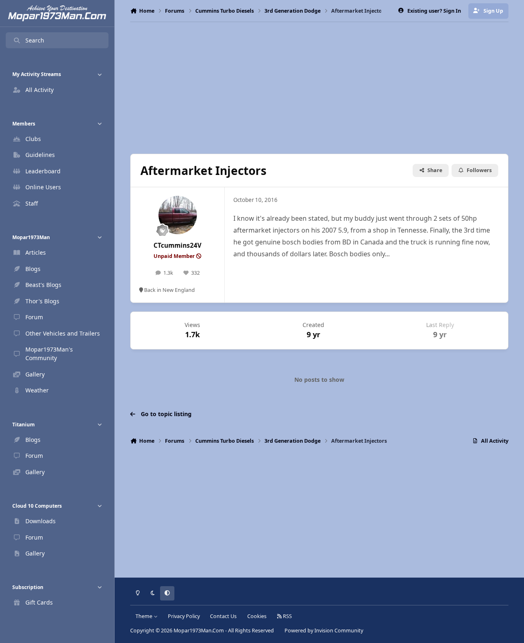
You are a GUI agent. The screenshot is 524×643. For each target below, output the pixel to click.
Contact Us (223, 616)
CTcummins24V (177, 245)
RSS (287, 616)
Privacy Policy (184, 616)
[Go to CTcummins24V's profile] (177, 215)
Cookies (257, 616)
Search (34, 40)
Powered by (324, 630)
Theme (145, 616)
